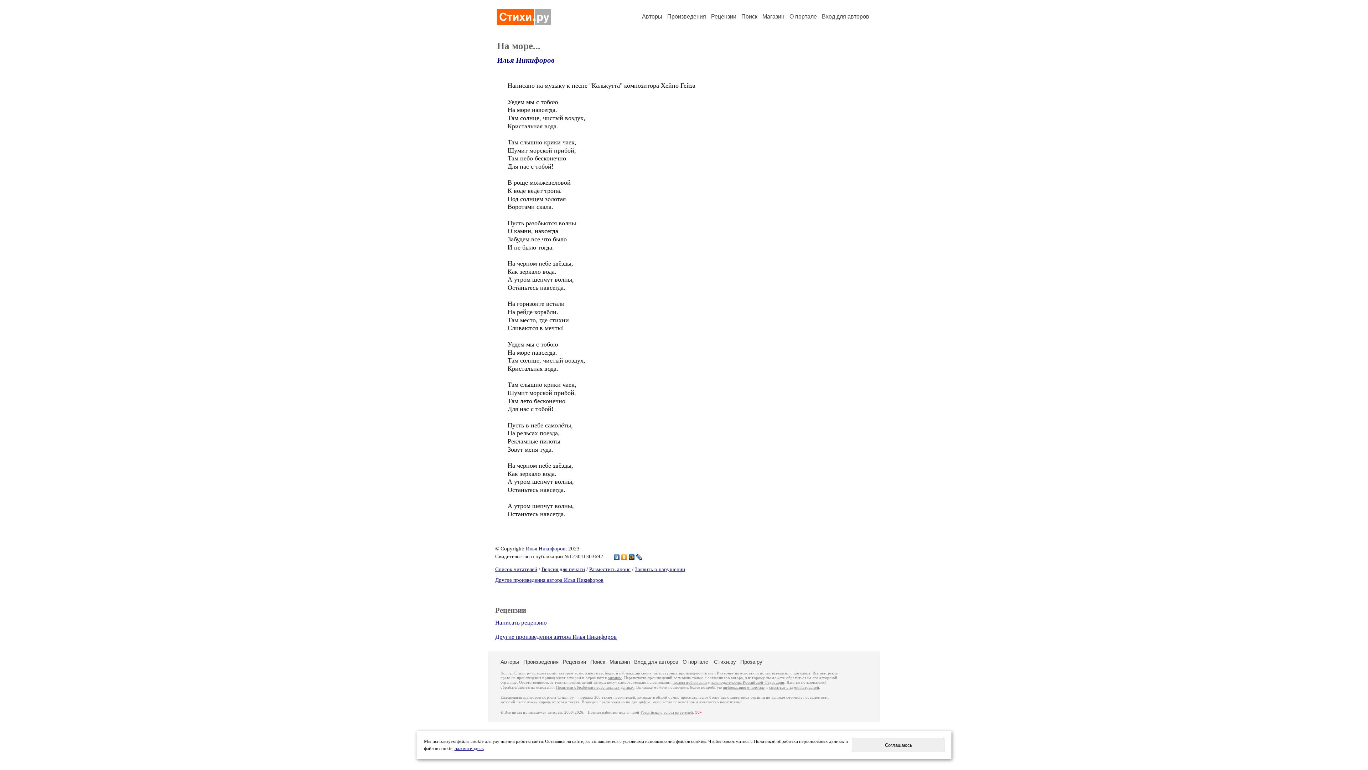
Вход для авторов (845, 17)
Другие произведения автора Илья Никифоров (549, 580)
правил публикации (690, 682)
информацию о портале (744, 687)
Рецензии (723, 17)
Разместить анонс (610, 569)
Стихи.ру (725, 662)
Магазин (773, 17)
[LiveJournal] (639, 557)
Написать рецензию (521, 622)
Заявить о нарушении (660, 569)
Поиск (749, 17)
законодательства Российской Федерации (747, 682)
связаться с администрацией (794, 687)
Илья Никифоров (525, 60)
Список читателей (516, 569)
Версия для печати (563, 569)
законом (615, 678)
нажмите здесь (469, 748)
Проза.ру (751, 662)
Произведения (686, 17)
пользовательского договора (785, 673)
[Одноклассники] (624, 557)
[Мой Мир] (632, 557)
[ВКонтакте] (617, 557)
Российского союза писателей (667, 712)
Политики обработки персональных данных (595, 687)
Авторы (652, 17)
